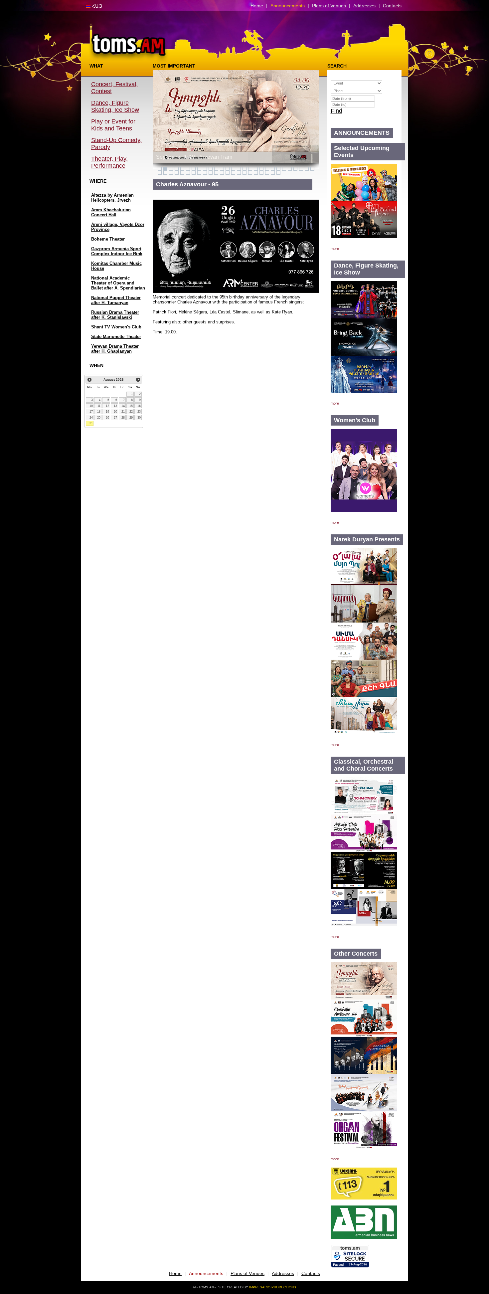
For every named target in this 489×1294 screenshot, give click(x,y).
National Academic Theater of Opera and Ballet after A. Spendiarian (118, 283)
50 (278, 173)
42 (233, 173)
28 (123, 417)
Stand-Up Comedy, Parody (116, 143)
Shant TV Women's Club (116, 326)
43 (239, 173)
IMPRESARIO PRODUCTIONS (272, 1287)
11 (98, 406)
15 (131, 406)
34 (188, 173)
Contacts (392, 5)
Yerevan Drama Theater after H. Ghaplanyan (115, 349)
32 (177, 173)
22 (131, 411)
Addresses (364, 5)
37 (205, 173)
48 (267, 173)
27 (115, 417)
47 (261, 173)
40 (222, 173)
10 (91, 406)
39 (216, 173)
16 (139, 406)
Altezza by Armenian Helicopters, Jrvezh (112, 198)
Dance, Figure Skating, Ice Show (115, 106)
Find (336, 110)
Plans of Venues (329, 5)
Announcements (287, 5)
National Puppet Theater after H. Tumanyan (116, 300)
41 (228, 173)
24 (91, 417)
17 (91, 411)
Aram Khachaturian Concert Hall (111, 212)
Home (256, 5)
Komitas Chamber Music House (116, 266)
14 (123, 406)
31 (91, 423)
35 (194, 173)
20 (115, 411)
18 (98, 411)
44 (244, 173)
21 (123, 411)
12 (107, 406)
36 (199, 173)
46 (256, 173)
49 (273, 173)
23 (139, 411)
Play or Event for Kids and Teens (113, 125)
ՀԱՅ (97, 6)
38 (211, 173)
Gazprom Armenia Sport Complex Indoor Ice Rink (116, 251)
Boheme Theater (108, 239)
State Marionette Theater (116, 336)
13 (115, 406)
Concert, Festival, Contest (114, 87)
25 (98, 417)
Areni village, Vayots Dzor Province (117, 227)
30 (139, 417)
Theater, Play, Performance (109, 162)
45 (250, 173)
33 (182, 173)
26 (107, 417)
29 (131, 417)
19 (107, 411)
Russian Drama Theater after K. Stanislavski (115, 315)
